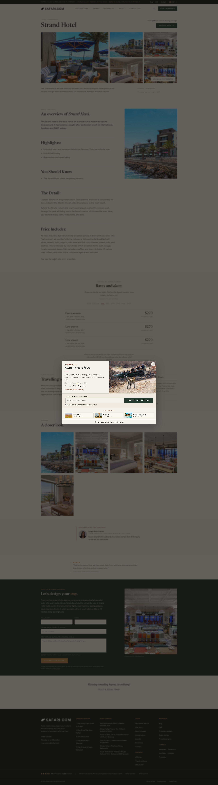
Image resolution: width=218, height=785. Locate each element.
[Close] (153, 364)
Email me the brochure (138, 400)
